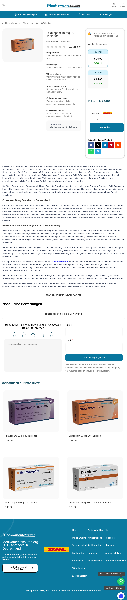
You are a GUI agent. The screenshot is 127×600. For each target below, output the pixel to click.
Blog (107, 530)
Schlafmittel (17, 23)
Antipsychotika (95, 530)
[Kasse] (122, 4)
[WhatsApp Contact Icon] (121, 581)
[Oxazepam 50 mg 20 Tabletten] (95, 411)
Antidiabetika (94, 545)
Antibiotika (77, 560)
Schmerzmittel (79, 545)
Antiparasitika (95, 560)
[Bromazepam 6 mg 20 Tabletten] (31, 478)
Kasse (122, 6)
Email (69, 340)
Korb (114, 6)
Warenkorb (106, 127)
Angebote (110, 537)
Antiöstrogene (95, 537)
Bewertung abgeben (94, 357)
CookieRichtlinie (113, 553)
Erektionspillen (79, 575)
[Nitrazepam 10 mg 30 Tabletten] (31, 411)
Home (8, 23)
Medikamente (57, 127)
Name (69, 324)
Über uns (109, 545)
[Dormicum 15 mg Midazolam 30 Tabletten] (95, 478)
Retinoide (93, 553)
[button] (3, 5)
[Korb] (114, 4)
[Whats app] (121, 596)
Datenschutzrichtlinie (115, 560)
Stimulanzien (78, 568)
